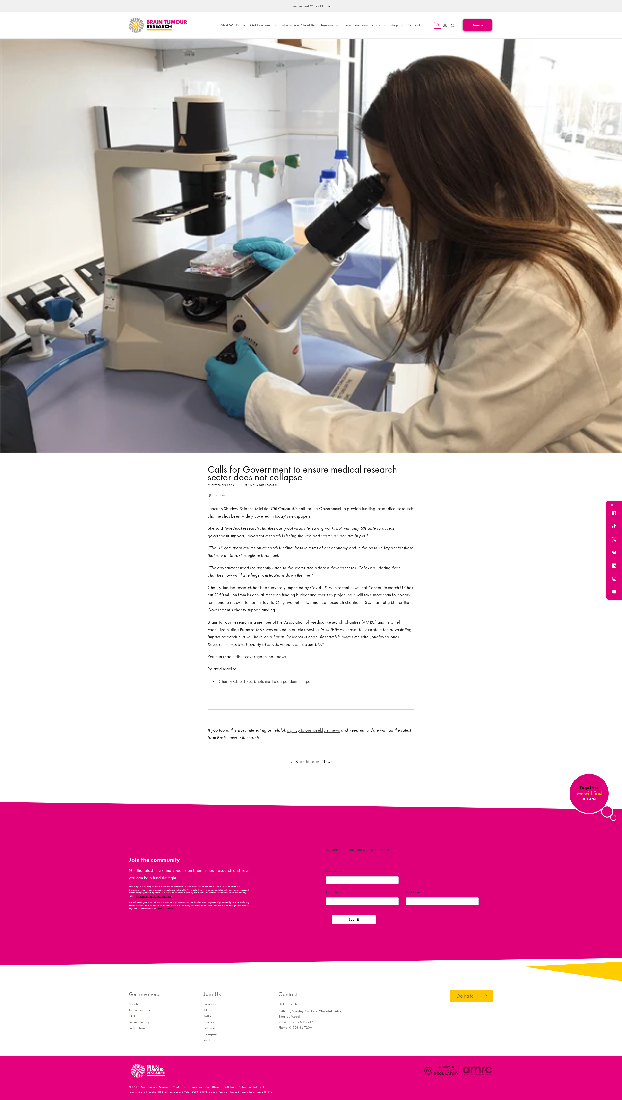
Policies (229, 1087)
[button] (231, 25)
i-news (280, 656)
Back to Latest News (314, 761)
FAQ (132, 1016)
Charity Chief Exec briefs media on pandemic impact (266, 681)
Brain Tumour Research (155, 1087)
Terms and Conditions (205, 1087)
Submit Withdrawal (251, 1087)
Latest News (137, 1028)
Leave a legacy (139, 1022)
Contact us (180, 1087)
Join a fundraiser (140, 1010)
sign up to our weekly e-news (313, 730)
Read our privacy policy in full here (153, 896)
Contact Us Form (164, 908)
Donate (134, 1004)
